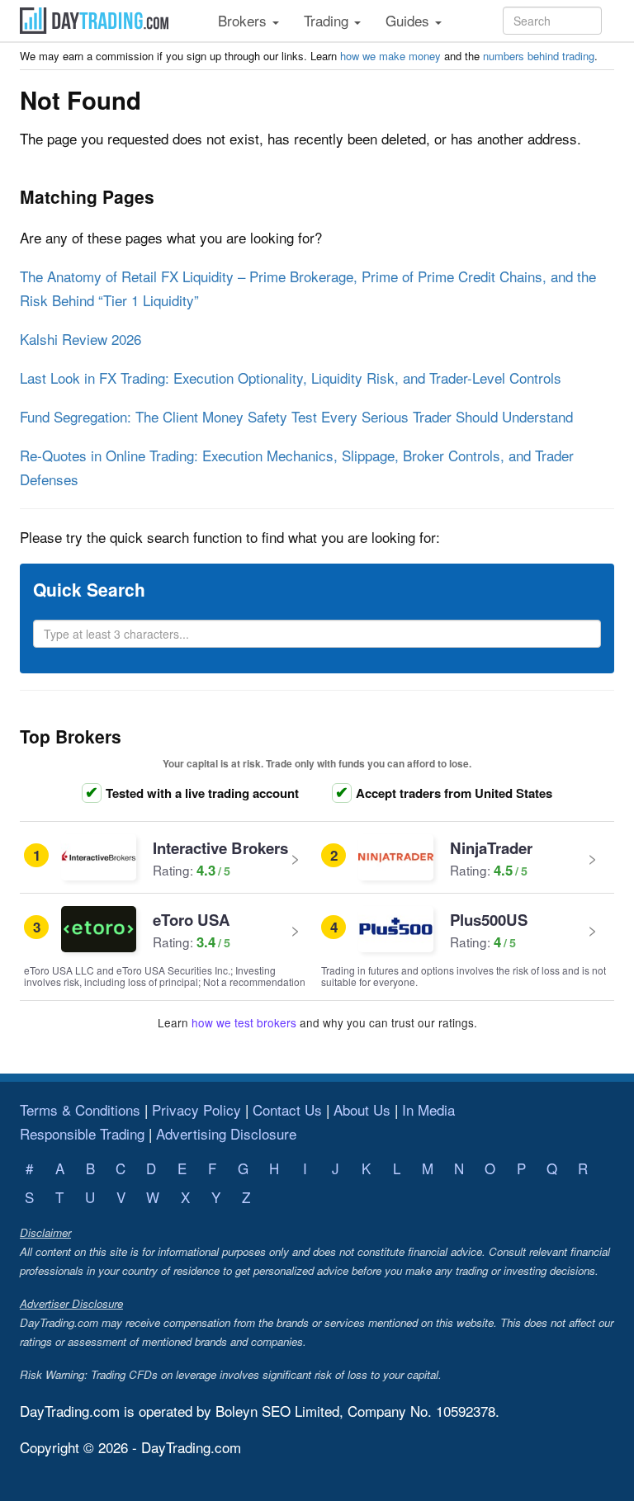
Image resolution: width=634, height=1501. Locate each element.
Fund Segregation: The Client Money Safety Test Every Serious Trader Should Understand (296, 416)
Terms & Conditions (80, 1109)
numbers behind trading (538, 56)
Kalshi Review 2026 (80, 338)
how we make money (390, 56)
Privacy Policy (196, 1109)
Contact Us (287, 1109)
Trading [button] (328, 20)
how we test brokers (244, 1022)
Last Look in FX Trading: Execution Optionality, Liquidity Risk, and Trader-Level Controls (290, 377)
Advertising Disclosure (226, 1133)
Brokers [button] (244, 20)
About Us (362, 1109)
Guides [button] (409, 20)
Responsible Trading (82, 1133)
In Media (428, 1109)
